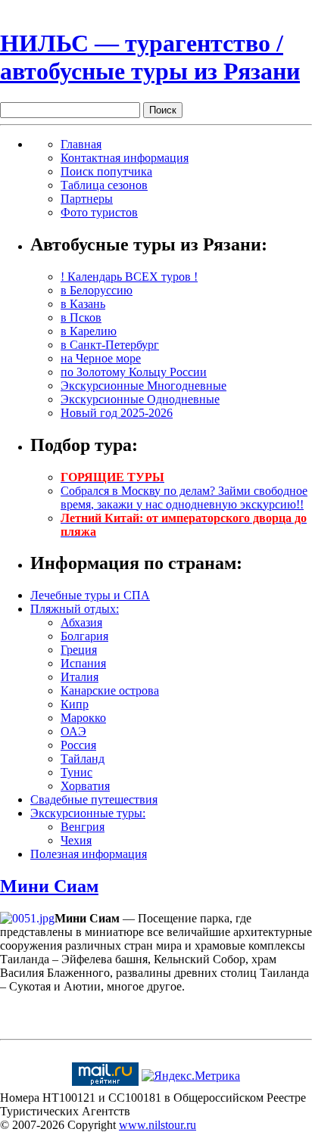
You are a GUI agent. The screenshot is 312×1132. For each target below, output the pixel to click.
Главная (81, 144)
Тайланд (83, 758)
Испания (83, 663)
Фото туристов (99, 212)
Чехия (76, 840)
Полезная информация (88, 853)
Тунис (76, 772)
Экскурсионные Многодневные (143, 385)
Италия (79, 676)
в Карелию (89, 331)
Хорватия (85, 785)
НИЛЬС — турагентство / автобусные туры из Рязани (150, 57)
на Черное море (101, 358)
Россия (78, 745)
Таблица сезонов (104, 185)
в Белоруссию (97, 290)
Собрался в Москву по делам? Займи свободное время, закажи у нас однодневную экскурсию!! (184, 497)
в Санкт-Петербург (110, 344)
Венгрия (83, 826)
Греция (79, 649)
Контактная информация (125, 157)
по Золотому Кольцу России (134, 371)
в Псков (81, 317)
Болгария (84, 636)
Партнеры (87, 198)
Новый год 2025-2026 (117, 412)
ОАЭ (73, 731)
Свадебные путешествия (94, 799)
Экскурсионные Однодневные (140, 399)
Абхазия (81, 622)
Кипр (75, 704)
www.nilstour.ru (157, 1124)
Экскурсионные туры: (87, 813)
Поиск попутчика (106, 171)
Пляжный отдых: (74, 608)
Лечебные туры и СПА (90, 595)
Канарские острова (110, 690)
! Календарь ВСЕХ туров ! (129, 276)
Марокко (83, 717)
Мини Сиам (49, 886)
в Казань (83, 303)
